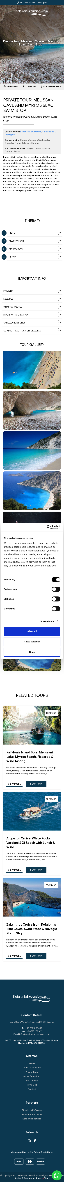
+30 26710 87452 (27, 2)
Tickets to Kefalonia (32, 1110)
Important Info (52, 86)
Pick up (12, 233)
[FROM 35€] (32, 744)
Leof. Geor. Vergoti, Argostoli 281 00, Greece (32, 1022)
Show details (47, 621)
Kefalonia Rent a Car (32, 1114)
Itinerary (30, 86)
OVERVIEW (12, 86)
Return (12, 257)
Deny (32, 652)
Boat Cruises (32, 1080)
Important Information (15, 315)
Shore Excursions (32, 1076)
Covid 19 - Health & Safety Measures (22, 331)
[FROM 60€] (32, 915)
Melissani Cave (16, 241)
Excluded (8, 299)
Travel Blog (32, 1085)
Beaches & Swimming (30, 131)
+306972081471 (34, 1031)
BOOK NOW (36, 784)
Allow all (32, 631)
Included (8, 291)
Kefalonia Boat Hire (32, 1118)
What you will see (12, 307)
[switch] (56, 589)
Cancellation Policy (14, 323)
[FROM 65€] (32, 829)
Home (32, 1063)
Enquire (43, 2)
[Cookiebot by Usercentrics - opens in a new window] (46, 527)
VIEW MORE (14, 784)
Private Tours (32, 1072)
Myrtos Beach (16, 249)
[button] (59, 12)
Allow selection (32, 641)
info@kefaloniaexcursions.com (34, 1034)
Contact (32, 1089)
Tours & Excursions (32, 1067)
